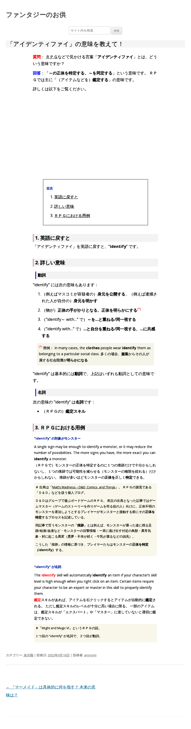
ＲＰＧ (52, 56)
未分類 (28, 655)
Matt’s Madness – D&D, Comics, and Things (83, 487)
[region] (95, 135)
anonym (90, 655)
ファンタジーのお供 (36, 14)
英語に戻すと (66, 197)
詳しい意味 (64, 206)
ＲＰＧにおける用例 (72, 215)
